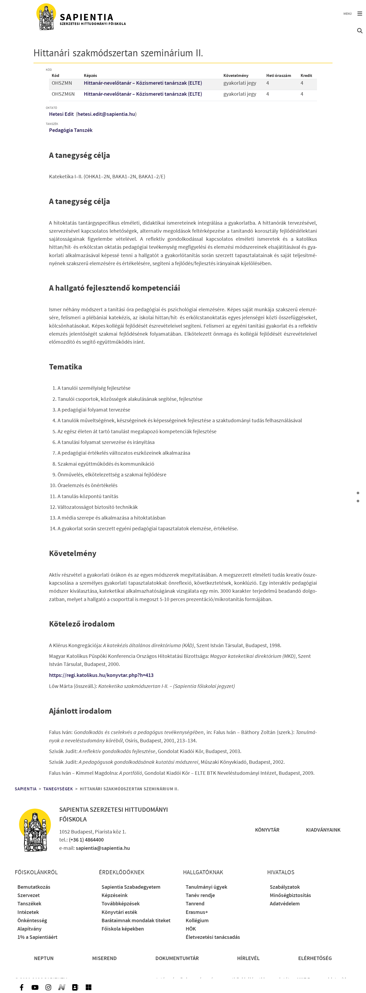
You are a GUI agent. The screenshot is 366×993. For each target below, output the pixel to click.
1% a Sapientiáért (37, 937)
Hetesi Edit (62, 114)
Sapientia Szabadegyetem (131, 887)
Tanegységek (58, 789)
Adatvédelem (285, 903)
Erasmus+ (197, 912)
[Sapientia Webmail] (88, 987)
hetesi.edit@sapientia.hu (106, 114)
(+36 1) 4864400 (86, 840)
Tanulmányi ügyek (206, 887)
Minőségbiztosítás (290, 895)
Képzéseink (115, 895)
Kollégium (197, 920)
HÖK (191, 929)
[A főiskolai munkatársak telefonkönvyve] (75, 987)
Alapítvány (29, 929)
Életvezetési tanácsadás (213, 937)
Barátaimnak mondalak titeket (136, 920)
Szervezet (28, 895)
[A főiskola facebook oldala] (21, 987)
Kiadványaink (323, 830)
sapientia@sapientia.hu (103, 848)
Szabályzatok (285, 887)
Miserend (104, 958)
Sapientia (26, 789)
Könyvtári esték (119, 912)
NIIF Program (312, 980)
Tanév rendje (200, 895)
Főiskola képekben (123, 929)
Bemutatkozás (33, 887)
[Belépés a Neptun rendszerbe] (61, 987)
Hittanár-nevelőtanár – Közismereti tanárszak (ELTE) (143, 83)
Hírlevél (248, 958)
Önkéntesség (32, 920)
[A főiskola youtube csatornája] (35, 987)
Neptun (44, 958)
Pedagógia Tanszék (70, 130)
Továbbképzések (121, 903)
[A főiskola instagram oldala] (48, 987)
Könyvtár (267, 830)
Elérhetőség (315, 958)
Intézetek (28, 912)
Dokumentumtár (177, 958)
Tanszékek (29, 903)
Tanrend (195, 903)
